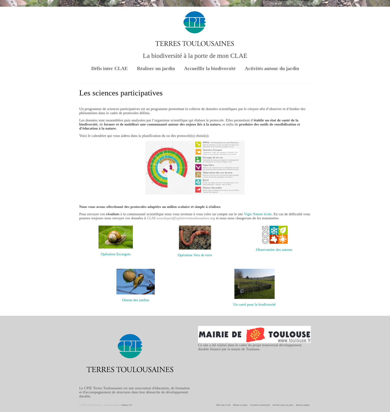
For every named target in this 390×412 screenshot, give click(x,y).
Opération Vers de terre (195, 255)
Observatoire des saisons (274, 250)
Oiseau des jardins (135, 300)
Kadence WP (127, 405)
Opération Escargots (116, 254)
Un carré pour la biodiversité (254, 304)
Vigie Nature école (258, 214)
